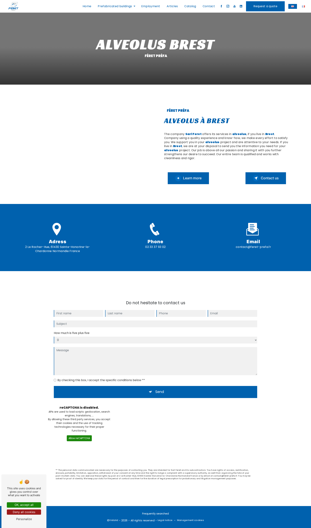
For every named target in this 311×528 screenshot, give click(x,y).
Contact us (270, 178)
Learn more (192, 178)
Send (159, 391)
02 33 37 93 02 (155, 247)
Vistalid (113, 520)
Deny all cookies (24, 512)
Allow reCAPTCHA (79, 438)
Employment (150, 6)
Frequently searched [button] (155, 513)
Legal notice (165, 520)
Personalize (24, 519)
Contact (209, 6)
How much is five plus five (71, 333)
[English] (292, 6)
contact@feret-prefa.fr (253, 247)
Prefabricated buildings (115, 6)
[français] (303, 6)
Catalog (190, 6)
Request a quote (265, 6)
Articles (172, 6)
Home (87, 6)
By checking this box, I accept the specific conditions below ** (101, 380)
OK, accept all (24, 505)
